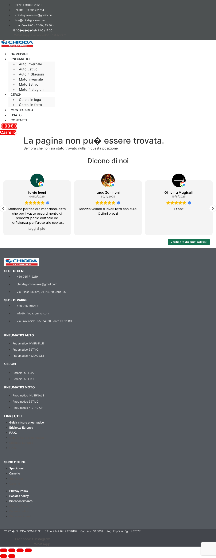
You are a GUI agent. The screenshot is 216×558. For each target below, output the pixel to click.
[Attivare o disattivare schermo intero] (11, 550)
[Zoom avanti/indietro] (3, 550)
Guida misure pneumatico (26, 422)
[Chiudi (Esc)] (28, 550)
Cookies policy (19, 496)
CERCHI (16, 95)
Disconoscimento (20, 501)
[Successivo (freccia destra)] (11, 556)
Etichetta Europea (21, 427)
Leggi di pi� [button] (37, 229)
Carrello (14, 473)
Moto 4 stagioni (31, 89)
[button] (65, 50)
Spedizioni (16, 468)
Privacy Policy (18, 491)
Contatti (19, 120)
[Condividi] (20, 550)
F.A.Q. (13, 432)
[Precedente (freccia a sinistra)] (3, 556)
